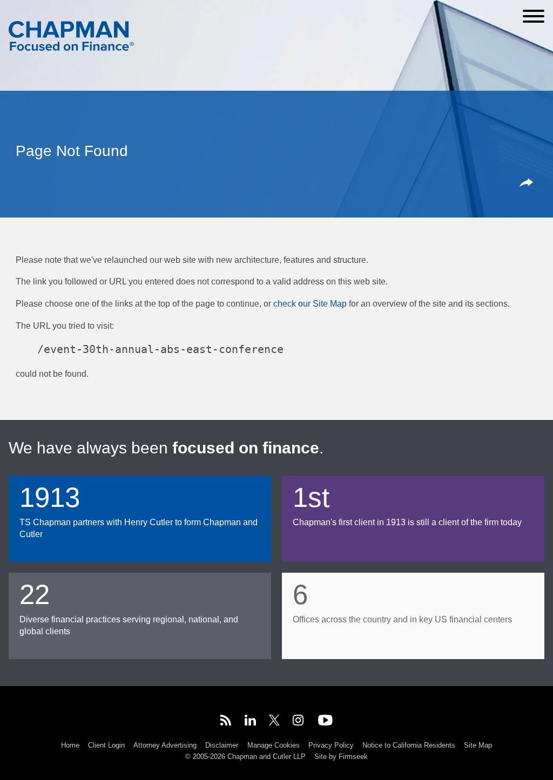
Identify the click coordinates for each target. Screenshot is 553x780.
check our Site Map (310, 303)
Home (70, 745)
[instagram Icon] (299, 722)
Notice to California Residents (408, 745)
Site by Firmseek (341, 756)
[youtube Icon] (325, 722)
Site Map (478, 745)
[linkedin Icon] (250, 722)
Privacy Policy (331, 745)
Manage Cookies (273, 745)
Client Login (106, 745)
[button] (528, 183)
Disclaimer (221, 745)
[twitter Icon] (274, 722)
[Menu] (534, 16)
